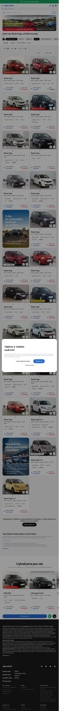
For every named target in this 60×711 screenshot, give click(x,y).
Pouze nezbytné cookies (23, 361)
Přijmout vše (38, 361)
